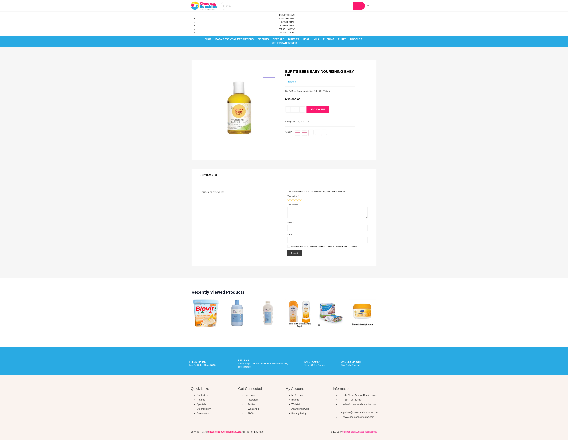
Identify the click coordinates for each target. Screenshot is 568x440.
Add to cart (317, 109)
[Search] (359, 6)
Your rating (293, 196)
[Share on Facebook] (297, 133)
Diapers (293, 39)
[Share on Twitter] (304, 133)
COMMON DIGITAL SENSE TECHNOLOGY (359, 432)
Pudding (328, 39)
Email (290, 234)
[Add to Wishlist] (332, 110)
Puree (342, 39)
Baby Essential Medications (234, 39)
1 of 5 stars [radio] (288, 200)
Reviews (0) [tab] (208, 174)
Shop (208, 39)
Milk (316, 39)
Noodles (356, 39)
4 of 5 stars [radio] (297, 200)
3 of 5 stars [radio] (294, 200)
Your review (293, 204)
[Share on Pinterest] (318, 133)
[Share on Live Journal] (325, 133)
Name (290, 222)
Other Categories (284, 43)
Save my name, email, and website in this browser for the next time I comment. (324, 246)
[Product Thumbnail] (269, 75)
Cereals (278, 39)
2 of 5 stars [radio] (291, 200)
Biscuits (263, 39)
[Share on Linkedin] (312, 133)
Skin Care (304, 121)
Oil (298, 121)
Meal (306, 39)
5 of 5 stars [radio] (300, 200)
